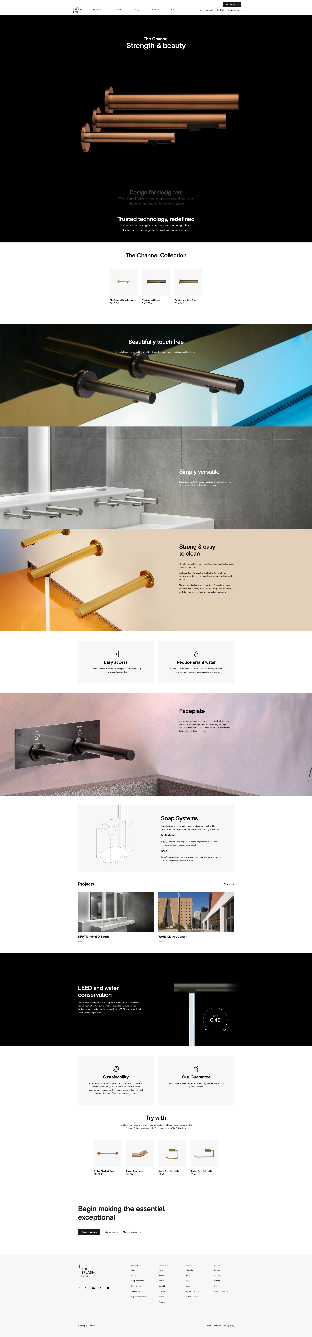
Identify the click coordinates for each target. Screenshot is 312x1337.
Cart (220, 10)
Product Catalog (192, 1291)
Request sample (232, 4)
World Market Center (172, 937)
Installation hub (192, 1297)
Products (97, 9)
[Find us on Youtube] (108, 1288)
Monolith (162, 1286)
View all (227, 884)
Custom (162, 1302)
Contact (209, 10)
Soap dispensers (137, 1281)
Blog (187, 1281)
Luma (161, 1270)
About (173, 9)
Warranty (217, 1281)
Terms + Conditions (221, 1291)
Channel (162, 1291)
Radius (161, 1297)
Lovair (188, 1286)
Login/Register (234, 10)
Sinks (133, 1270)
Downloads (118, 9)
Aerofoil (161, 1275)
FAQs (216, 1286)
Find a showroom (131, 1232)
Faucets (134, 1275)
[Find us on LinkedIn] (93, 1288)
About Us (189, 1270)
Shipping (217, 1275)
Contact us (110, 1232)
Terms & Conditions (213, 1326)
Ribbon (161, 1281)
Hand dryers (136, 1286)
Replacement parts (138, 1297)
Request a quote (89, 1232)
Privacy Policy (229, 1326)
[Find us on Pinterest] (86, 1288)
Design (137, 9)
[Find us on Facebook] (79, 1288)
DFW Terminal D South (93, 937)
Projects (155, 9)
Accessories (136, 1291)
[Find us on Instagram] (101, 1288)
